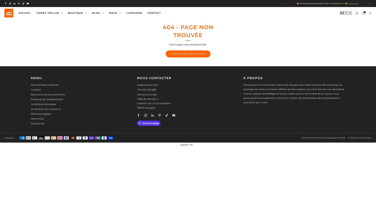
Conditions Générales (43, 104)
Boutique (75, 13)
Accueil (25, 13)
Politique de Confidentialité (47, 99)
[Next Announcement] (370, 3)
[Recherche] (370, 13)
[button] (346, 13)
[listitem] (327, 3)
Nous (113, 13)
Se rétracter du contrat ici (46, 109)
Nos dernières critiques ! (45, 85)
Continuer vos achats (188, 53)
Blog (96, 13)
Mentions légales (41, 114)
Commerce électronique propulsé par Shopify (323, 138)
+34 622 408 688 (146, 89)
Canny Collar (47, 13)
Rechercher (38, 123)
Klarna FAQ (37, 118)
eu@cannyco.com (147, 85)
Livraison (134, 13)
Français (8, 138)
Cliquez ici (354, 3)
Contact (154, 13)
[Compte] (356, 13)
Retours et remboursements (48, 94)
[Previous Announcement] (285, 3)
